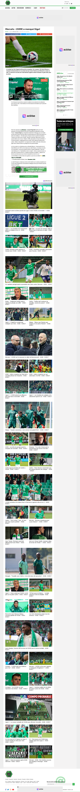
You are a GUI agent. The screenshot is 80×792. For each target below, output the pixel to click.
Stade (28, 781)
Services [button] (28, 8)
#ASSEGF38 (65, 78)
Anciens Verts (29, 782)
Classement (11, 779)
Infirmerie (13, 781)
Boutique (42, 8)
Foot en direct (31, 784)
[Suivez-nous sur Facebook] (5, 790)
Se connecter (65, 8)
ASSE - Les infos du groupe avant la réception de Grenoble (63, 106)
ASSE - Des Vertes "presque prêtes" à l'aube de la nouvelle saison (65, 110)
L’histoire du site (70, 789)
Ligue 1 (21, 782)
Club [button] (36, 8)
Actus (13, 8)
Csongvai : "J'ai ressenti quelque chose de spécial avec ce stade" (65, 85)
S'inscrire (73, 7)
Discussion (20, 8)
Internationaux (17, 781)
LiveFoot (24, 784)
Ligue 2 (61, 103)
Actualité (6, 779)
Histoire (13, 782)
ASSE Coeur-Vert (35, 782)
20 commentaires (26, 31)
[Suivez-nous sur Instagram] (10, 790)
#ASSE (43, 155)
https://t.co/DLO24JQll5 (16, 157)
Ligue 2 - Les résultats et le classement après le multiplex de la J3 (65, 102)
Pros (60, 78)
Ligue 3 (34, 781)
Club (60, 95)
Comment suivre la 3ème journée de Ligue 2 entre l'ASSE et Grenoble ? (65, 93)
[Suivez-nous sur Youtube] (13, 790)
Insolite (37, 781)
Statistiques (62, 82)
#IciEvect (28, 779)
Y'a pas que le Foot (8, 782)
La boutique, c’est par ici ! (65, 129)
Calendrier (15, 779)
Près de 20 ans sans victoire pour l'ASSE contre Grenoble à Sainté (64, 81)
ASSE (27, 784)
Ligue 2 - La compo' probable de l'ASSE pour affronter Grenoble (65, 98)
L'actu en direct (71, 73)
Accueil (7, 8)
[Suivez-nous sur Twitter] (8, 790)
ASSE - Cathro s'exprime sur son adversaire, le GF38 (65, 89)
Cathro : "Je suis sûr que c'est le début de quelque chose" (64, 77)
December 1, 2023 (31, 159)
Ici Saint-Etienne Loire (14, 784)
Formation (9, 781)
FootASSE (20, 784)
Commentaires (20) (28, 176)
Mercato (6, 31)
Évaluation (24, 779)
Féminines (22, 781)
